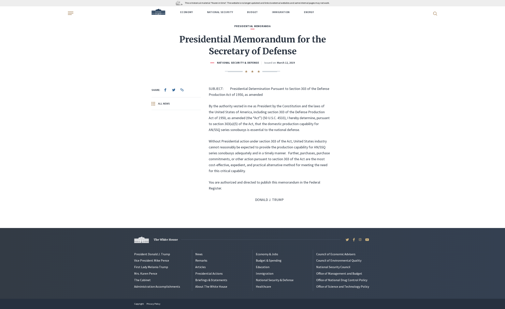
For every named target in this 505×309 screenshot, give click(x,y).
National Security (220, 12)
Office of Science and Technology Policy (342, 286)
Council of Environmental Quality (338, 260)
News (199, 254)
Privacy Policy (153, 303)
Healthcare (263, 286)
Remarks (201, 260)
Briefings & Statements (211, 280)
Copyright (139, 303)
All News (163, 103)
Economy (186, 12)
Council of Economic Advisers (335, 254)
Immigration (281, 12)
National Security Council (333, 267)
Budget (252, 12)
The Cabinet (142, 280)
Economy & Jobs (267, 254)
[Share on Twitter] (173, 90)
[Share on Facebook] (165, 90)
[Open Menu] (70, 13)
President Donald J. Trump (152, 254)
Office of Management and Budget (339, 273)
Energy (309, 12)
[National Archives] (180, 2)
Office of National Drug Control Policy (341, 280)
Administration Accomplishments (157, 286)
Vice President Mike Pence (151, 260)
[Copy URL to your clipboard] (182, 90)
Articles (200, 267)
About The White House (211, 286)
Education (262, 267)
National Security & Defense (238, 62)
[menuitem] (165, 90)
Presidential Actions (209, 273)
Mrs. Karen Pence (145, 273)
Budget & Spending (268, 260)
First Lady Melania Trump (151, 267)
